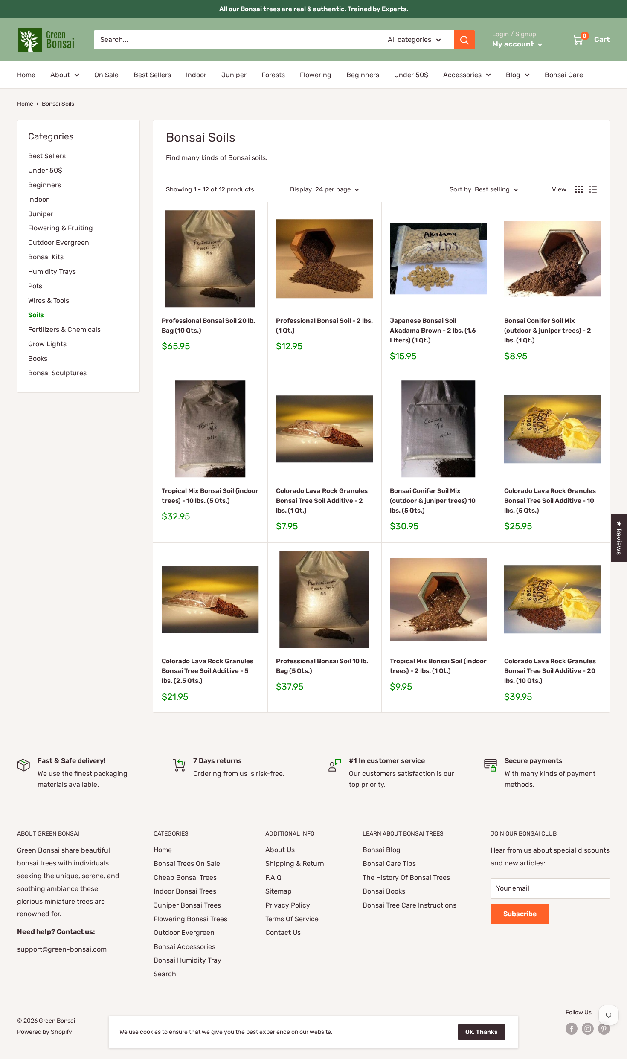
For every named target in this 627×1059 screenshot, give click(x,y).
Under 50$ (411, 75)
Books (37, 358)
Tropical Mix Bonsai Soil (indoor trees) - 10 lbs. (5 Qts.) (210, 496)
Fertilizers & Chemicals (64, 329)
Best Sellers (152, 75)
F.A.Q (273, 877)
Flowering (315, 75)
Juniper (234, 75)
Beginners (362, 75)
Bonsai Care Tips (389, 863)
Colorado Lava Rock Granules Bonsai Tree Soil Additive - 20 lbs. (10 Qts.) (550, 671)
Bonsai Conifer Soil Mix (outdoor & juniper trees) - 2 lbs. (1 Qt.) (547, 331)
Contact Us (283, 932)
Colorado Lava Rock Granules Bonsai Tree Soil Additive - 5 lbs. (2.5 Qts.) (207, 671)
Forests (273, 75)
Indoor (196, 75)
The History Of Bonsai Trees (406, 877)
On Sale (106, 75)
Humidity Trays (52, 271)
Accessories (462, 75)
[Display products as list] (593, 189)
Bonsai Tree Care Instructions (409, 905)
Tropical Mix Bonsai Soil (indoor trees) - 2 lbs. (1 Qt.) (438, 666)
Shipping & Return (294, 863)
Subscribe (520, 914)
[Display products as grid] (579, 189)
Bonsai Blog (382, 850)
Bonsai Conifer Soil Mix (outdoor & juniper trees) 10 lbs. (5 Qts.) (433, 501)
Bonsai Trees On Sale (187, 863)
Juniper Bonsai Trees (187, 905)
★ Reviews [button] (619, 538)
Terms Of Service (292, 919)
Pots (35, 286)
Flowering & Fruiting (60, 228)
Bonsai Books (384, 891)
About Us (280, 850)
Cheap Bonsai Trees (185, 877)
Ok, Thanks (481, 1032)
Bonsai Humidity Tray (187, 960)
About (60, 75)
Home (26, 75)
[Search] (464, 39)
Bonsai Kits (46, 257)
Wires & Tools (48, 300)
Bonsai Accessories (184, 947)
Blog (513, 75)
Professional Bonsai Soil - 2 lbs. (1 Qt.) (324, 325)
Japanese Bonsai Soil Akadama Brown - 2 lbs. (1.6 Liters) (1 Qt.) (433, 331)
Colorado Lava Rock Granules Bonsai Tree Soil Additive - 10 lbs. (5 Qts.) (550, 501)
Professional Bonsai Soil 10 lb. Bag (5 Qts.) (322, 666)
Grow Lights (47, 344)
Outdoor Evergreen (58, 242)
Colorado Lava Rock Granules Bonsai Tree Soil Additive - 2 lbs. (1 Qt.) (322, 501)
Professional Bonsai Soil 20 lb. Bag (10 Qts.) (208, 325)
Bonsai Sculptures (57, 373)
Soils (36, 315)
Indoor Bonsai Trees (185, 891)
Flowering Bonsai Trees (190, 919)
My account (514, 44)
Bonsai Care (564, 75)
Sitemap (278, 891)
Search (165, 974)
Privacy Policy (287, 905)
